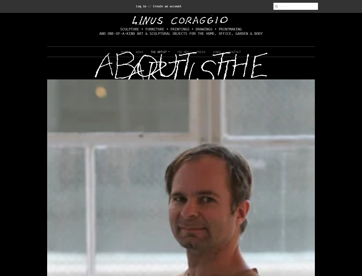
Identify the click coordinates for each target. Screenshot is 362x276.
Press (201, 52)
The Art (183, 52)
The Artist (159, 52)
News (139, 52)
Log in (146, 6)
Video (217, 52)
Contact (234, 52)
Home (124, 52)
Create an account (164, 6)
